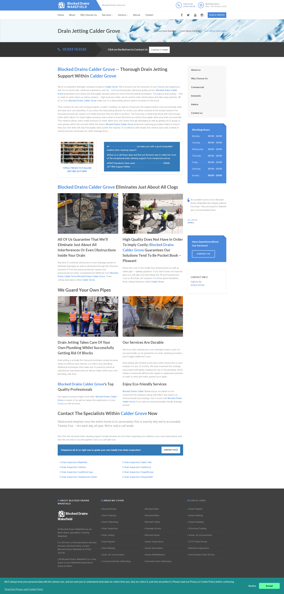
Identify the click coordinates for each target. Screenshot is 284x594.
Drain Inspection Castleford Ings (77, 472)
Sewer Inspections (154, 541)
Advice (136, 15)
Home (61, 15)
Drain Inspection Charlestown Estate (79, 477)
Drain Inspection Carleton (74, 467)
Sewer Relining (196, 515)
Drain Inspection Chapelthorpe (139, 472)
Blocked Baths (152, 515)
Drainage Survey (153, 528)
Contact (149, 15)
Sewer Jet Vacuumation (200, 535)
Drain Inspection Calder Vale (138, 462)
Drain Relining (108, 548)
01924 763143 (189, 6)
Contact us (196, 113)
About (72, 15)
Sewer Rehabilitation (155, 554)
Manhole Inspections (199, 548)
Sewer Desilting (196, 522)
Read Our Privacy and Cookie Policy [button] (24, 589)
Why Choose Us (88, 15)
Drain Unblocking (110, 522)
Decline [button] (252, 586)
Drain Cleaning (109, 515)
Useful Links (197, 500)
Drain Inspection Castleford (137, 467)
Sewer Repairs (196, 509)
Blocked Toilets (152, 522)
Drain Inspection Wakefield (74, 462)
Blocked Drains (109, 509)
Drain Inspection (110, 528)
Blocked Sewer (152, 535)
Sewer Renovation (154, 548)
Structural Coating (197, 528)
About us (196, 70)
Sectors (122, 15)
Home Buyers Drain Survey (201, 554)
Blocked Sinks (152, 509)
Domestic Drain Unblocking (158, 561)
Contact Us (170, 450)
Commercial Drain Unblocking (116, 561)
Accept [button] (269, 586)
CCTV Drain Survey (198, 541)
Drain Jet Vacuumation (113, 554)
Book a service (217, 15)
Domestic (196, 96)
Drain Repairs (108, 541)
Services (106, 15)
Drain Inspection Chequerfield (138, 477)
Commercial (197, 87)
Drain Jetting (108, 535)
